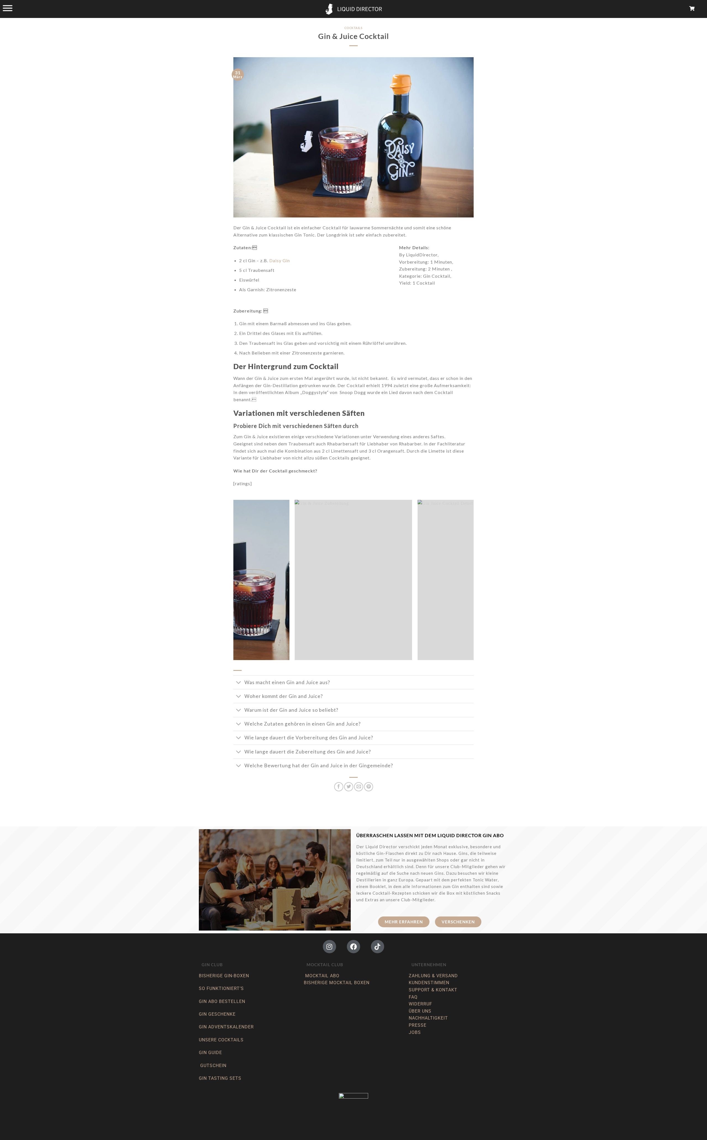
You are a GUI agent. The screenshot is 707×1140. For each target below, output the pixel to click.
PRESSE (417, 1025)
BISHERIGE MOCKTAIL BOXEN (337, 982)
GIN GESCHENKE (217, 1014)
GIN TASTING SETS (220, 1078)
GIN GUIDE (210, 1052)
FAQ (413, 997)
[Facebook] (353, 946)
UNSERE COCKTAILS (222, 1039)
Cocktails (353, 28)
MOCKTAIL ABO (322, 975)
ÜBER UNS (420, 1011)
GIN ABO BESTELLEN (223, 1001)
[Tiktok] (377, 946)
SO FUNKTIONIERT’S (221, 988)
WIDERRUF (420, 1004)
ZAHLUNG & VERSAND (433, 975)
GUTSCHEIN (213, 1065)
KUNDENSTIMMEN (429, 982)
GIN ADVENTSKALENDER (226, 1026)
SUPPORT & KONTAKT (433, 989)
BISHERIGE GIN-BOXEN (224, 975)
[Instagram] (329, 946)
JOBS (415, 1032)
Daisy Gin (279, 260)
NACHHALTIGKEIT (428, 1018)
